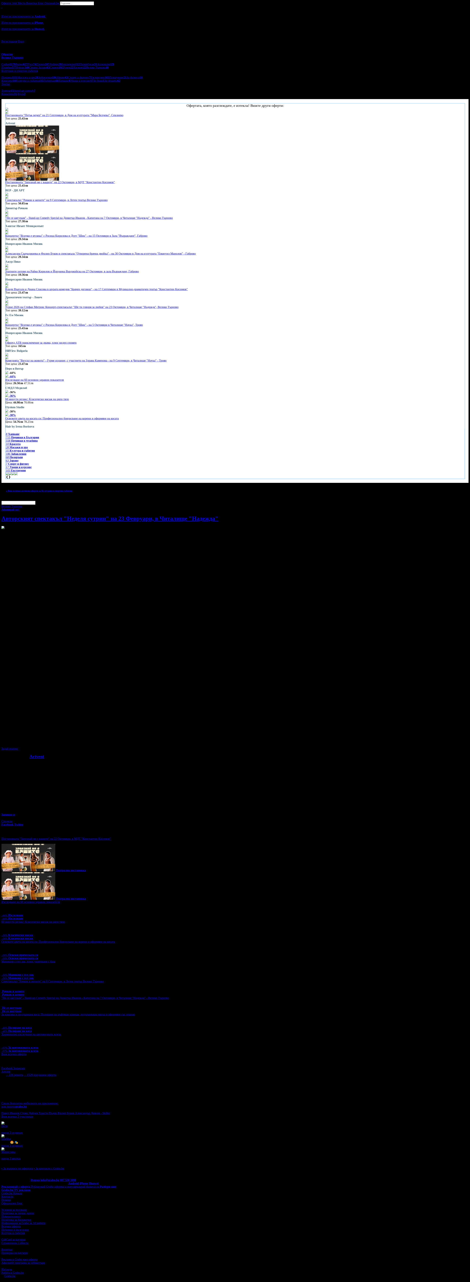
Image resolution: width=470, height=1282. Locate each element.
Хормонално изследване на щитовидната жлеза (31, 1034)
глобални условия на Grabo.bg (46, 742)
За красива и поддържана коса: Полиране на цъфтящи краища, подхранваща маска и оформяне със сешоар (68, 1014)
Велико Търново (11, 506)
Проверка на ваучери (14, 1252)
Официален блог (12, 1203)
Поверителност (11, 1216)
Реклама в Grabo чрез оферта (19, 1259)
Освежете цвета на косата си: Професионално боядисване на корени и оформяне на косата (62, 418)
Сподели (6, 821)
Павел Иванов (10, 1113)
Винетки (6, 1249)
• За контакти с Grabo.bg (49, 1168)
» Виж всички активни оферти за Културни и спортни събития (39, 490)
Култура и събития (13, 1233)
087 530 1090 (68, 1180)
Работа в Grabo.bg (12, 1272)
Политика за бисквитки (16, 1219)
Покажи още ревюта (14, 1161)
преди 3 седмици (12, 1132)
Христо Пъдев (48, 1113)
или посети (14, 1106)
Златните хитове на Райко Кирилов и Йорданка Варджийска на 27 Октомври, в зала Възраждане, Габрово (72, 271)
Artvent (37, 756)
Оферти (9, 3)
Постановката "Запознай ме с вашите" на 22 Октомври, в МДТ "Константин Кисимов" (60, 182)
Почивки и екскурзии (15, 1229)
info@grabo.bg (50, 1180)
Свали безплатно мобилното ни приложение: (29, 1103)
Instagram (19, 1068)
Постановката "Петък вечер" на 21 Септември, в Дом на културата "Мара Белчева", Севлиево (64, 115)
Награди (6, 1269)
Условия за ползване (14, 1209)
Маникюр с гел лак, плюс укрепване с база (28, 961)
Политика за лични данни (17, 1213)
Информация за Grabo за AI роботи (23, 1223)
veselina (6, 1138)
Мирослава (8, 1152)
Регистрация (9, 41)
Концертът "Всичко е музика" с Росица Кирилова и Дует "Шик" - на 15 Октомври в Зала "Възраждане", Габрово (76, 235)
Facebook (7, 1068)
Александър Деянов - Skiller (92, 1113)
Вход (21, 41)
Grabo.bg (9, 1276)
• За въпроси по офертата (17, 1168)
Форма (35, 1180)
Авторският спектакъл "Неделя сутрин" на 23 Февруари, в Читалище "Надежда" (109, 518)
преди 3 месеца (11, 1158)
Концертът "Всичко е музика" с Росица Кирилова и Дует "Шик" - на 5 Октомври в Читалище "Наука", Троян (74, 324)
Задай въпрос (9, 748)
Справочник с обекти (14, 1243)
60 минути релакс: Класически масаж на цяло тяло (37, 399)
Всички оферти (11, 1226)
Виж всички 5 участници (17, 1116)
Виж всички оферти (14, 1054)
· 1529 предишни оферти (40, 1075)
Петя (4, 1126)
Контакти (7, 1196)
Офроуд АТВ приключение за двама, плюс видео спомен (41, 342)
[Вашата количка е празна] (1, 6)
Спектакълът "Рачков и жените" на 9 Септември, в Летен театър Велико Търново (56, 200)
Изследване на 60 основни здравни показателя (34, 379)
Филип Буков (66, 1113)
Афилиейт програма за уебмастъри (23, 1262)
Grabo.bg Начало (11, 1193)
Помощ (6, 1199)
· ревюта (14, 1075)
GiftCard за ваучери (13, 1239)
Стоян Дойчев (29, 1113)
